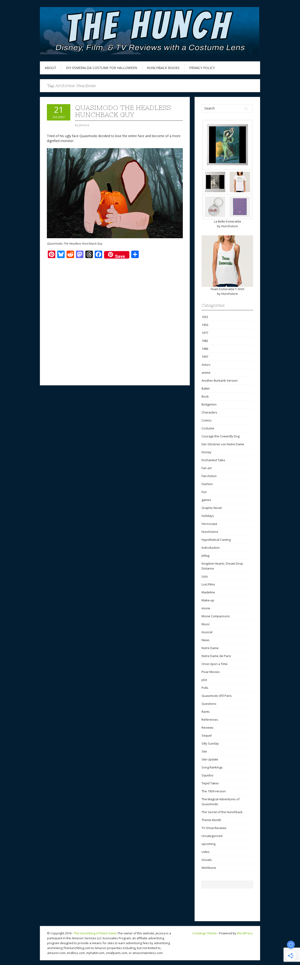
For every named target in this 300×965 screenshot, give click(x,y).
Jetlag (205, 555)
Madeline (208, 592)
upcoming (208, 844)
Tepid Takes (210, 783)
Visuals (207, 860)
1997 (205, 357)
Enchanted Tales (213, 460)
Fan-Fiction (209, 476)
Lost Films (208, 584)
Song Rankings (212, 767)
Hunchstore (229, 226)
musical (207, 632)
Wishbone (209, 868)
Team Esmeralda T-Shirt (227, 289)
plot (204, 680)
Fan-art (207, 468)
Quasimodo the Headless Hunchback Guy (123, 111)
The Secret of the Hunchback (222, 812)
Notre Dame (210, 648)
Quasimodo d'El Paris (217, 696)
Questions (209, 704)
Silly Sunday (210, 743)
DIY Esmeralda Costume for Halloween (101, 68)
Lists (205, 576)
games (206, 500)
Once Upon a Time (215, 664)
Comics (207, 420)
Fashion (207, 484)
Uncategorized (212, 836)
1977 (205, 333)
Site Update (210, 759)
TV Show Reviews (214, 828)
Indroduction (211, 547)
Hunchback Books (163, 68)
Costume (208, 428)
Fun (204, 492)
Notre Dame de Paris (216, 656)
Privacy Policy (202, 68)
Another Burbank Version (220, 380)
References (210, 719)
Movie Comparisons (216, 616)
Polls (205, 688)
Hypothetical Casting (216, 539)
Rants (206, 711)
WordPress (245, 933)
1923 (205, 317)
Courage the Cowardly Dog (221, 436)
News (206, 640)
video (206, 852)
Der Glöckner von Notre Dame (223, 444)
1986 (205, 349)
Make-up (208, 600)
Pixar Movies (211, 672)
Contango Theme (204, 933)
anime (206, 372)
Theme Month (211, 820)
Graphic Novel (212, 508)
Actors (206, 364)
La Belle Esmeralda (227, 221)
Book (205, 396)
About (50, 68)
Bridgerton (209, 404)
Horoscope (209, 524)
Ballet (206, 388)
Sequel (207, 735)
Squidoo (208, 775)
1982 (205, 341)
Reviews (208, 727)
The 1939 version (214, 791)
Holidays (208, 516)
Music (206, 624)
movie (206, 608)
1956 (205, 325)
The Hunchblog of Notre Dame (95, 933)
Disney (206, 452)
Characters (209, 412)
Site (204, 751)
